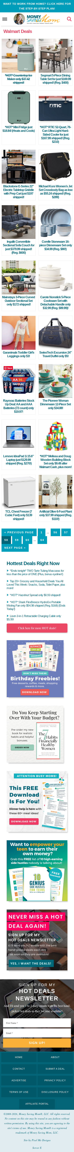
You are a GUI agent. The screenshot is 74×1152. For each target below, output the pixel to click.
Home (19, 1057)
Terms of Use (18, 1092)
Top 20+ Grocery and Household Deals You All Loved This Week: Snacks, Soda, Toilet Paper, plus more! (36, 585)
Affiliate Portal (37, 1104)
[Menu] (4, 19)
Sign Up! (37, 1043)
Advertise (19, 1080)
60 (27, 539)
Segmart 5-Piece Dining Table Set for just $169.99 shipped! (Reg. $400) (55, 79)
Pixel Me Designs (41, 1140)
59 (17, 539)
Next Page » (15, 547)
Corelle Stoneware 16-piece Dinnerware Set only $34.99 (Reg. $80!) (55, 245)
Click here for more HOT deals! (37, 628)
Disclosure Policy (55, 1092)
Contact (19, 1069)
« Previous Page (19, 532)
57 (66, 532)
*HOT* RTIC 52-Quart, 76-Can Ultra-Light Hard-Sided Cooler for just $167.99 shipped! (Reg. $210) (55, 134)
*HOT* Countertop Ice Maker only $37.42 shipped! (18, 79)
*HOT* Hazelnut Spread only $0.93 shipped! (35, 595)
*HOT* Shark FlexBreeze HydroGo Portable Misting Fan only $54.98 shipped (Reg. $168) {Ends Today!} (36, 605)
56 (55, 532)
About (55, 1057)
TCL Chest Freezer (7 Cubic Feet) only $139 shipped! (18, 515)
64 (42, 539)
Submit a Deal (55, 1069)
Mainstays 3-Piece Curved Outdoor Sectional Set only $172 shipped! (18, 301)
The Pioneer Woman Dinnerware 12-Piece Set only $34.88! (55, 404)
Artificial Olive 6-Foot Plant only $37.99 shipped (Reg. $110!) (55, 515)
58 (6, 539)
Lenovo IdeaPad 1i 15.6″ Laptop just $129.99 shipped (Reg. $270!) (18, 460)
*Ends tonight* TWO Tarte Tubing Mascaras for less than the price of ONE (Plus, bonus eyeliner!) (35, 572)
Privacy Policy (55, 1080)
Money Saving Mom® (43, 19)
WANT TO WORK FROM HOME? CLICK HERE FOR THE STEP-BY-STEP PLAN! (37, 6)
